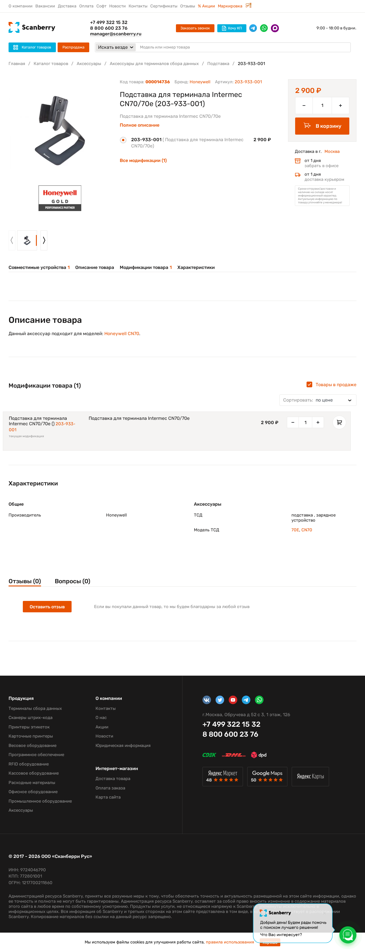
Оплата (86, 6)
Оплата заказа (110, 788)
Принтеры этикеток (29, 727)
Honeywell (200, 81)
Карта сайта (108, 797)
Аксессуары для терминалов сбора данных (154, 63)
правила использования (230, 942)
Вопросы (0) (72, 581)
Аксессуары (89, 63)
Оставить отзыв (47, 606)
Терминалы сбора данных (35, 708)
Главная (17, 63)
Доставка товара (113, 778)
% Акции (206, 6)
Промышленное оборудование (40, 801)
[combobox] (317, 400)
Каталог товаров (51, 63)
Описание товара (94, 267)
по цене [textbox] (308, 400)
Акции (102, 727)
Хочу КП (235, 28)
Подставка (218, 63)
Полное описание (139, 125)
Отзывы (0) (25, 581)
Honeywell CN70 (121, 333)
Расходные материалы (32, 782)
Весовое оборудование (32, 745)
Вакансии (45, 6)
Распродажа (73, 47)
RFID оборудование (29, 764)
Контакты (138, 6)
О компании (21, 6)
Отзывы (187, 6)
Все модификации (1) (143, 160)
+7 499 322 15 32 (108, 22)
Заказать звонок (195, 28)
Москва (332, 151)
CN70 (306, 529)
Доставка (67, 6)
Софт (101, 6)
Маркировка (231, 6)
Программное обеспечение (36, 754)
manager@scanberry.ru (115, 34)
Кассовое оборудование (34, 773)
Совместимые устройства (39, 267)
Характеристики (196, 267)
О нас (101, 717)
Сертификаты (163, 6)
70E (295, 529)
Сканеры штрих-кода (30, 717)
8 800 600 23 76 (108, 28)
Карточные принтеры (31, 736)
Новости (117, 6)
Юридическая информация (123, 745)
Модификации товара (146, 267)
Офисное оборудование (33, 791)
